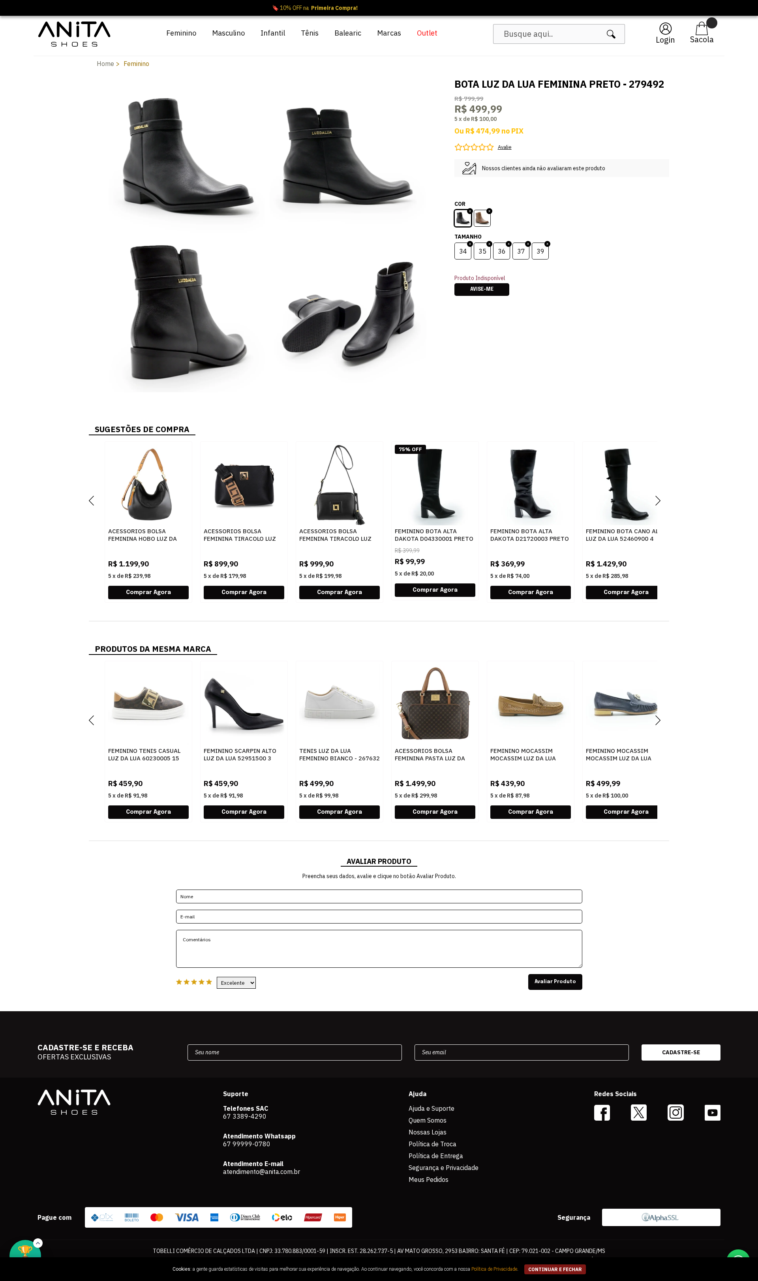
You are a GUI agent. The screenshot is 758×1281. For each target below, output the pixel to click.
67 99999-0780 (246, 1144)
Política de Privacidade (494, 1269)
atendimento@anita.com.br (261, 1172)
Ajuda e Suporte (431, 1108)
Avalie (505, 147)
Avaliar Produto (555, 982)
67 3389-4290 (244, 1116)
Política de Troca (432, 1144)
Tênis (310, 33)
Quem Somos (428, 1120)
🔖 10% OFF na (379, 7)
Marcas (389, 33)
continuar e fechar (555, 1269)
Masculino (228, 33)
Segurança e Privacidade (443, 1168)
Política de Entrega (436, 1156)
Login (665, 39)
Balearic (347, 33)
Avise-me (481, 289)
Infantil (273, 33)
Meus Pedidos (428, 1179)
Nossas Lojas (428, 1132)
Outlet (427, 33)
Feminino (181, 33)
